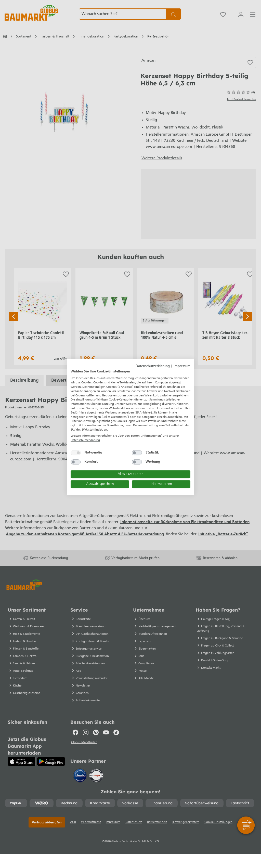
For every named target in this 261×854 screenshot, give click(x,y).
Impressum (182, 366)
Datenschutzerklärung (153, 366)
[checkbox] (76, 452)
